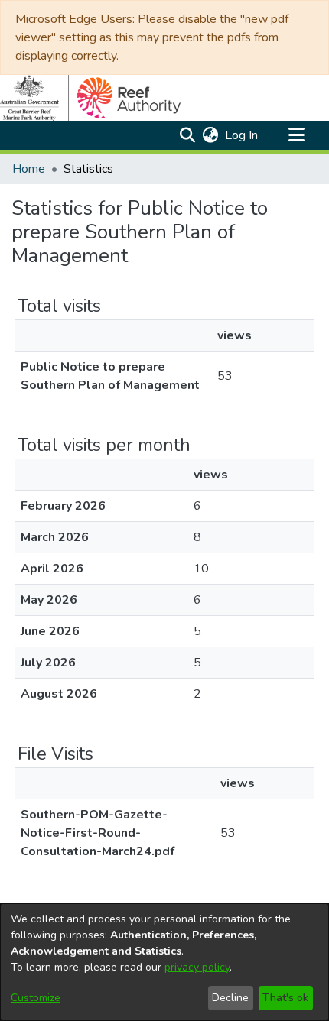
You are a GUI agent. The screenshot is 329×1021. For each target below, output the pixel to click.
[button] (187, 135)
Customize (35, 997)
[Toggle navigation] (296, 135)
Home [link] (28, 168)
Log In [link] (242, 135)
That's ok (285, 997)
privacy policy (197, 967)
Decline (230, 997)
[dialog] (164, 962)
